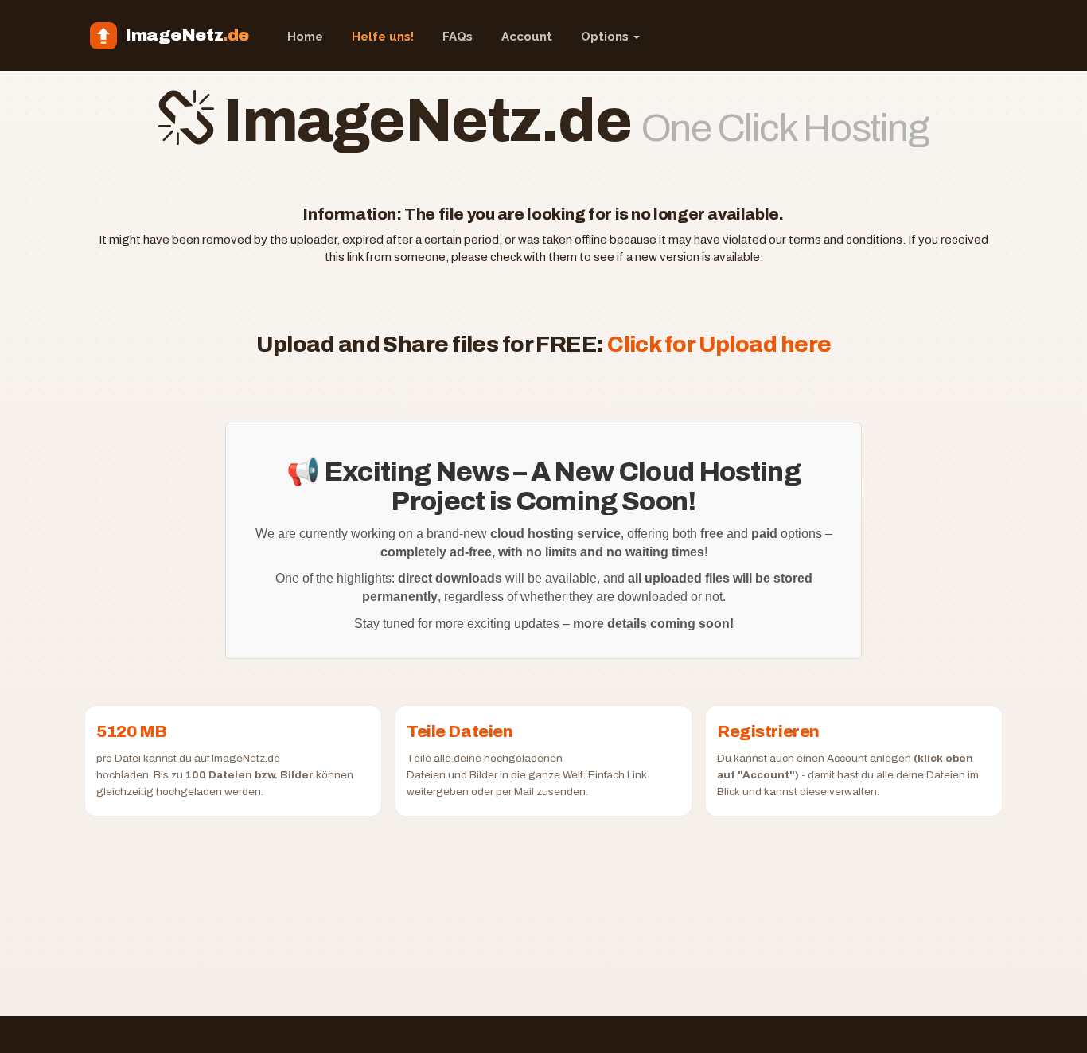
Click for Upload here (719, 344)
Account (526, 36)
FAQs (457, 36)
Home (305, 36)
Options (606, 36)
